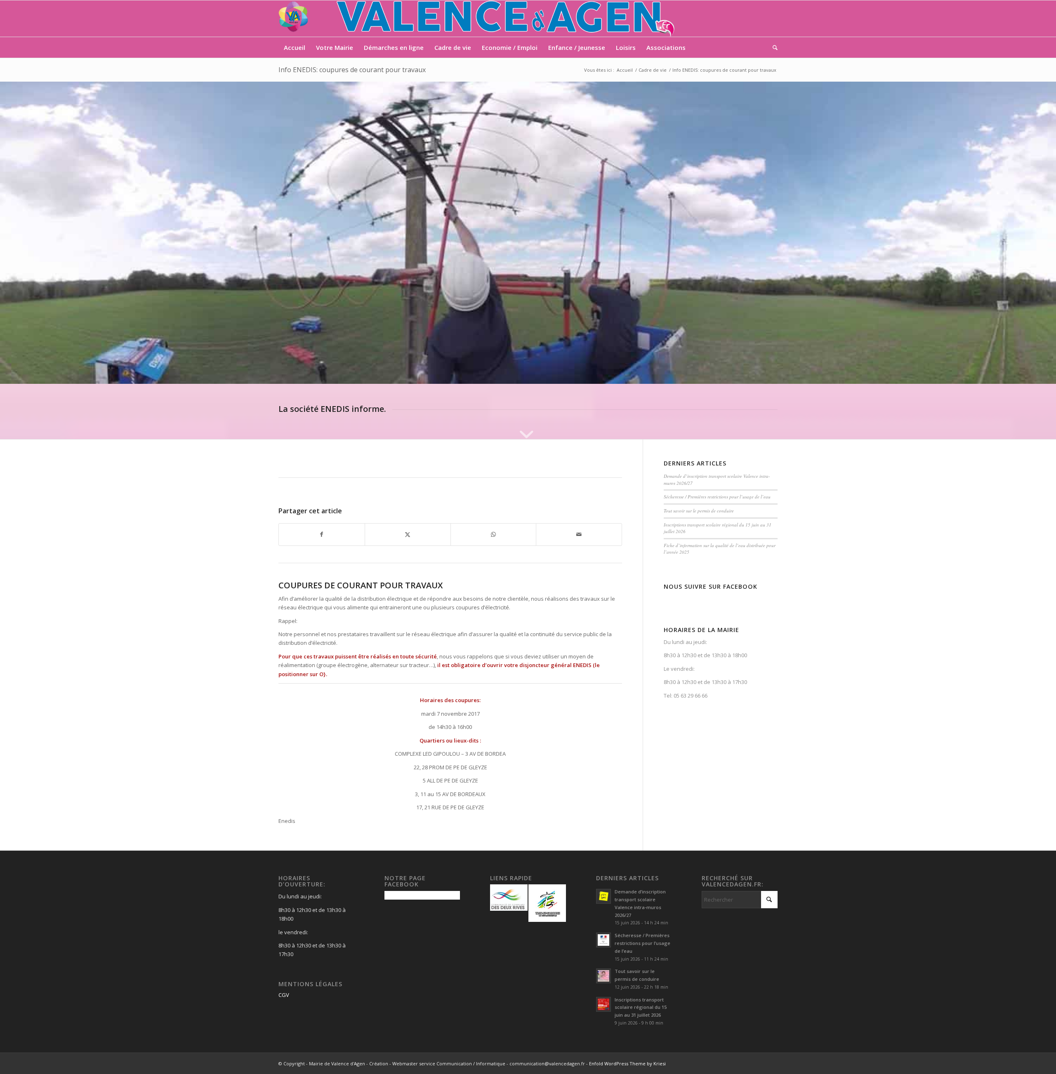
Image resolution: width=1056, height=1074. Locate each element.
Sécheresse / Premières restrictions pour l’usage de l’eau (717, 497)
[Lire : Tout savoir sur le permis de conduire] (603, 975)
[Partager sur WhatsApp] (493, 534)
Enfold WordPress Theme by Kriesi (627, 1063)
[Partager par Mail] (579, 534)
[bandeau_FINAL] (477, 18)
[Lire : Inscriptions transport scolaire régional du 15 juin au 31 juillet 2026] (603, 1004)
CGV (283, 995)
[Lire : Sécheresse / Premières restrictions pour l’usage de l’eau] (603, 940)
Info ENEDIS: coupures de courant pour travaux (352, 69)
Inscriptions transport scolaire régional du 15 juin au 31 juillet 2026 (641, 1007)
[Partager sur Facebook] (322, 534)
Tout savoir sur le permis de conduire (699, 511)
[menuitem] (294, 47)
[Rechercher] (772, 47)
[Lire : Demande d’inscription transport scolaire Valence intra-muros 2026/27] (603, 896)
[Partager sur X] (407, 534)
